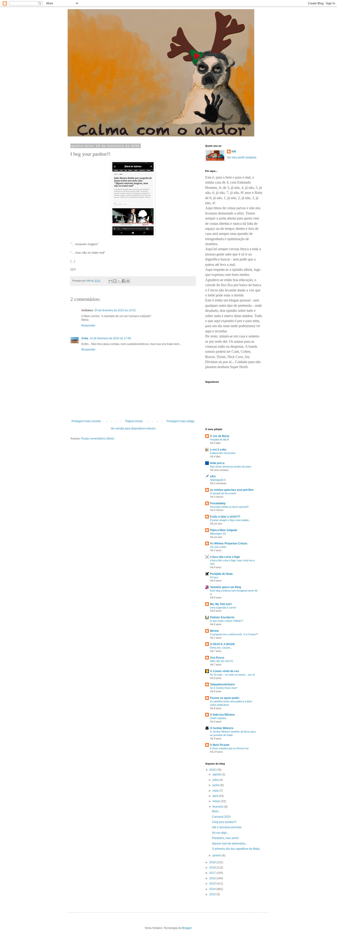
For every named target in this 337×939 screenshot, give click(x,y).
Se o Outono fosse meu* (223, 688)
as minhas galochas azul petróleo (232, 489)
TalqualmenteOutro (222, 684)
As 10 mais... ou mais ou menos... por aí (232, 674)
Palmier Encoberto (222, 617)
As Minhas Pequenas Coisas (228, 543)
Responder (88, 325)
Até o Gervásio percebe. (227, 827)
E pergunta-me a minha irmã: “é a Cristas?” (234, 634)
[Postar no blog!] (115, 281)
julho (216, 780)
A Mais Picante (219, 744)
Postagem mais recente (86, 421)
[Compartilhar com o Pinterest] (128, 281)
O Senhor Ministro (221, 728)
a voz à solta (218, 449)
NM (234, 151)
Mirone (214, 630)
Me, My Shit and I (221, 604)
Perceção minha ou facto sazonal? (229, 506)
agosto (217, 774)
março (217, 801)
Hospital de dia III (219, 439)
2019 (212, 862)
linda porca (217, 463)
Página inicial (133, 421)
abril (216, 796)
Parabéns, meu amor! (225, 838)
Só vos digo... (220, 832)
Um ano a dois (218, 546)
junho (216, 785)
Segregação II (218, 479)
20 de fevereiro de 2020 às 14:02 (115, 310)
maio (216, 790)
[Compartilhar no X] (119, 281)
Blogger (187, 928)
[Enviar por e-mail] (110, 281)
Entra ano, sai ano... (221, 647)
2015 (212, 883)
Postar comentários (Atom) (97, 438)
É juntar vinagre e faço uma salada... (230, 520)
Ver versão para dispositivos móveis (133, 428)
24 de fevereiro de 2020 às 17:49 (110, 338)
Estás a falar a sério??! (225, 516)
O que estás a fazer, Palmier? (226, 620)
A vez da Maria (219, 436)
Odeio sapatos (218, 718)
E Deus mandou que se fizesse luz (229, 748)
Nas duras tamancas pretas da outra (230, 466)
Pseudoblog (217, 503)
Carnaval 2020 (221, 816)
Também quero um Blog (225, 587)
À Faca (214, 577)
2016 (212, 878)
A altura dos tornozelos (222, 453)
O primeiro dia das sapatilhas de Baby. (236, 848)
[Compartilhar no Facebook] (123, 281)
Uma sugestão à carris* (223, 607)
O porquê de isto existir (223, 493)
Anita (84, 338)
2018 (212, 867)
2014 (212, 889)
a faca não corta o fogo (225, 557)
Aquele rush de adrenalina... (229, 843)
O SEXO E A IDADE (222, 644)
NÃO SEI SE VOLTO (221, 661)
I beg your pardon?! (224, 822)
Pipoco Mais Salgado (223, 530)
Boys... (216, 811)
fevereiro (218, 806)
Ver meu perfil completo (241, 157)
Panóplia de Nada (221, 573)
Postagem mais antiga (180, 421)
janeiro (217, 855)
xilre (213, 476)
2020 (212, 769)
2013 (212, 894)
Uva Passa (217, 657)
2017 (212, 872)
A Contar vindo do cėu (224, 671)
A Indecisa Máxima (222, 714)
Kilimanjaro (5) (218, 533)
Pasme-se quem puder (225, 698)
